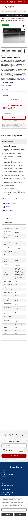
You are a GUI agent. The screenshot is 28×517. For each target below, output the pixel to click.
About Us (3, 478)
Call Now (15, 2)
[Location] (17, 6)
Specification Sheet (11, 203)
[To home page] (10, 6)
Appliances (3, 18)
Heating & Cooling (20, 18)
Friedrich (9, 85)
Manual (8, 206)
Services (3, 476)
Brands (3, 472)
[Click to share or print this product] (23, 26)
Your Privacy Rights (14, 510)
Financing (3, 480)
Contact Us (4, 483)
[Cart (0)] (25, 6)
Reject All (7, 514)
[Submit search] (24, 11)
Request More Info (15, 99)
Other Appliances (11, 18)
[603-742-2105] (21, 6)
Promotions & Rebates (7, 474)
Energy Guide (9, 210)
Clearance (4, 481)
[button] (2, 6)
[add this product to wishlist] (23, 29)
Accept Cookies (20, 514)
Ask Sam (14, 118)
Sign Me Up (14, 456)
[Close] (26, 498)
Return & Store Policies (7, 485)
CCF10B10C (7, 86)
